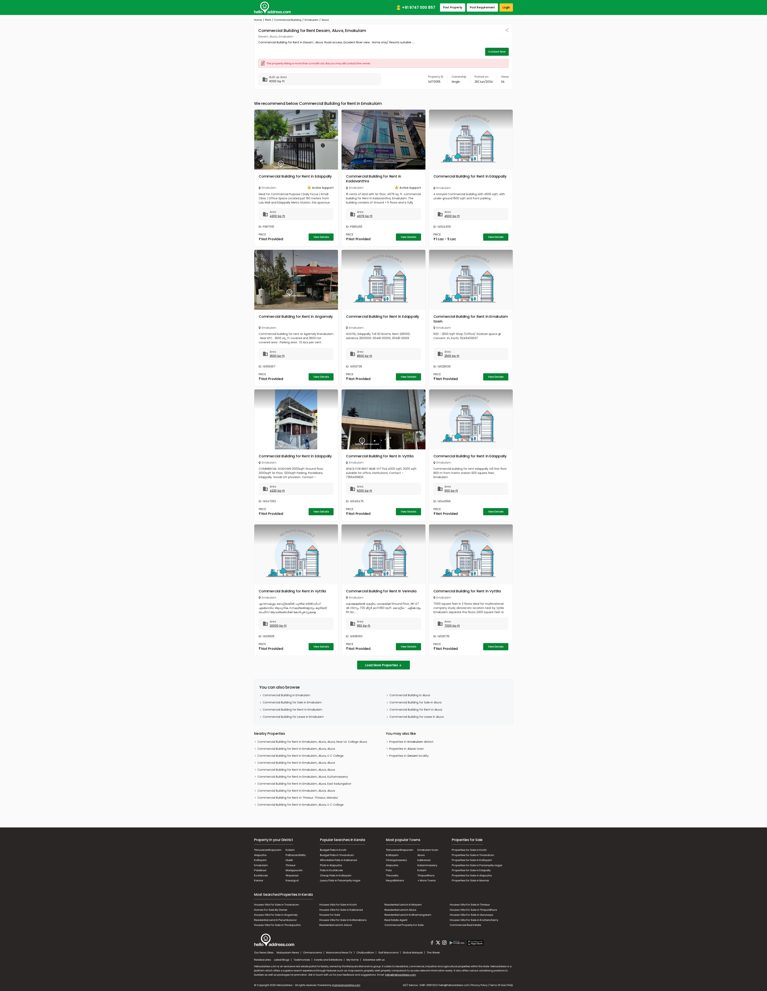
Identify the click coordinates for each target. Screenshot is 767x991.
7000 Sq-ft (452, 626)
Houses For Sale (329, 915)
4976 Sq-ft (365, 216)
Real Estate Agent (395, 920)
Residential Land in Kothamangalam (407, 915)
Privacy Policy (479, 985)
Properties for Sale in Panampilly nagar (477, 865)
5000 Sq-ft (364, 491)
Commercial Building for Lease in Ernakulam (293, 717)
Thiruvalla (392, 875)
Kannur (258, 880)
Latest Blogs (282, 960)
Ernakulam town (427, 850)
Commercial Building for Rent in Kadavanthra (373, 179)
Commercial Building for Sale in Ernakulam (292, 702)
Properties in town (406, 749)
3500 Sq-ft (277, 356)
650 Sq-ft (363, 626)
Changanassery (396, 860)
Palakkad (260, 870)
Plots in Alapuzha (331, 865)
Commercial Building (287, 20)
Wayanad (292, 875)
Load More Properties (381, 665)
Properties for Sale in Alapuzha (472, 875)
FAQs (510, 985)
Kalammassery (427, 865)
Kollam (290, 850)
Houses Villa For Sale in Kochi (338, 905)
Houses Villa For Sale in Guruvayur (471, 915)
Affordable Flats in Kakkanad (338, 860)
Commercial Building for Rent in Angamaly (296, 316)
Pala (389, 870)
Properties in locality (409, 756)
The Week (433, 952)
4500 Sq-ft (452, 216)
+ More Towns (426, 880)
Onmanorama (313, 952)
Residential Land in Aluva (400, 910)
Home (258, 20)
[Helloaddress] (272, 7)
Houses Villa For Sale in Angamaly (276, 915)
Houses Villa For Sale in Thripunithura (473, 910)
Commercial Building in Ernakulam (286, 695)
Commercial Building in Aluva (409, 695)
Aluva (421, 855)
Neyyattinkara (395, 880)
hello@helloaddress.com (400, 974)
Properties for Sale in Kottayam (472, 860)
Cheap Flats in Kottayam (335, 875)
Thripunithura (425, 875)
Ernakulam (311, 20)
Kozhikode (261, 875)
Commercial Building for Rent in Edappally (295, 176)
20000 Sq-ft (278, 626)
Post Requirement (482, 7)
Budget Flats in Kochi (333, 850)
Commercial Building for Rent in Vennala (381, 591)
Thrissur (291, 865)
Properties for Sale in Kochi (469, 850)
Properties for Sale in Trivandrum (473, 855)
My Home (353, 960)
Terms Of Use (497, 985)
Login (506, 7)
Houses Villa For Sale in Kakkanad (341, 910)
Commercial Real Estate (465, 925)
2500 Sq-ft (451, 356)
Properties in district (411, 742)
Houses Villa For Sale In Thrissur (470, 905)
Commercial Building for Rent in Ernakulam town (470, 319)
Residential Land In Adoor (335, 925)
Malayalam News (288, 952)
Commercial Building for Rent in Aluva (415, 710)
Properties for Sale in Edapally (471, 870)
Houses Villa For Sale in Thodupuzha (277, 925)
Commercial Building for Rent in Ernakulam (292, 710)
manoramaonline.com (346, 985)
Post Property (452, 7)
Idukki (289, 860)
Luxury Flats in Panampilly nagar (340, 880)
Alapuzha (260, 855)
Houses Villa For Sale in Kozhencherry (474, 920)
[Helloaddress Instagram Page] (444, 943)
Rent (268, 20)
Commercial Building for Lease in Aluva (416, 717)
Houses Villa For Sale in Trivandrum (276, 905)
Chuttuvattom (366, 952)
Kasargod (292, 880)
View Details (321, 237)
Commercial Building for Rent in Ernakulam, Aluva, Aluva (296, 749)
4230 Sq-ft (277, 491)
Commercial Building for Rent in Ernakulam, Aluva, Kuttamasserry (302, 777)
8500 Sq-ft (364, 356)
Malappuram (294, 870)
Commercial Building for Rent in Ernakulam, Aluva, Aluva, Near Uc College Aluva (312, 742)
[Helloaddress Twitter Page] (438, 943)
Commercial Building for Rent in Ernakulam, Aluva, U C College (300, 756)
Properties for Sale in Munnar (470, 880)
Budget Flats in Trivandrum (337, 855)
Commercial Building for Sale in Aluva (415, 702)
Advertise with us (374, 960)
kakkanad (423, 860)
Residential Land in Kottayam (403, 905)
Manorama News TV (339, 952)
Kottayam (260, 860)
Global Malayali (413, 952)
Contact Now (497, 52)
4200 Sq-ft (277, 216)
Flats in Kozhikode (331, 870)
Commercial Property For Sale (404, 925)
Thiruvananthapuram (267, 850)
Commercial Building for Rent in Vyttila (379, 456)
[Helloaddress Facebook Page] (432, 943)
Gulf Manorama (388, 952)
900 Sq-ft (451, 491)
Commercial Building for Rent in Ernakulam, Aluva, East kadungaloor (304, 784)
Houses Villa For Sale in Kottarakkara (343, 920)
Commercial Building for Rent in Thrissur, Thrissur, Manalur (297, 798)
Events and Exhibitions (328, 960)
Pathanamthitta (296, 855)
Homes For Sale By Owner (270, 910)
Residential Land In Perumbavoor (275, 920)
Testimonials (302, 960)
